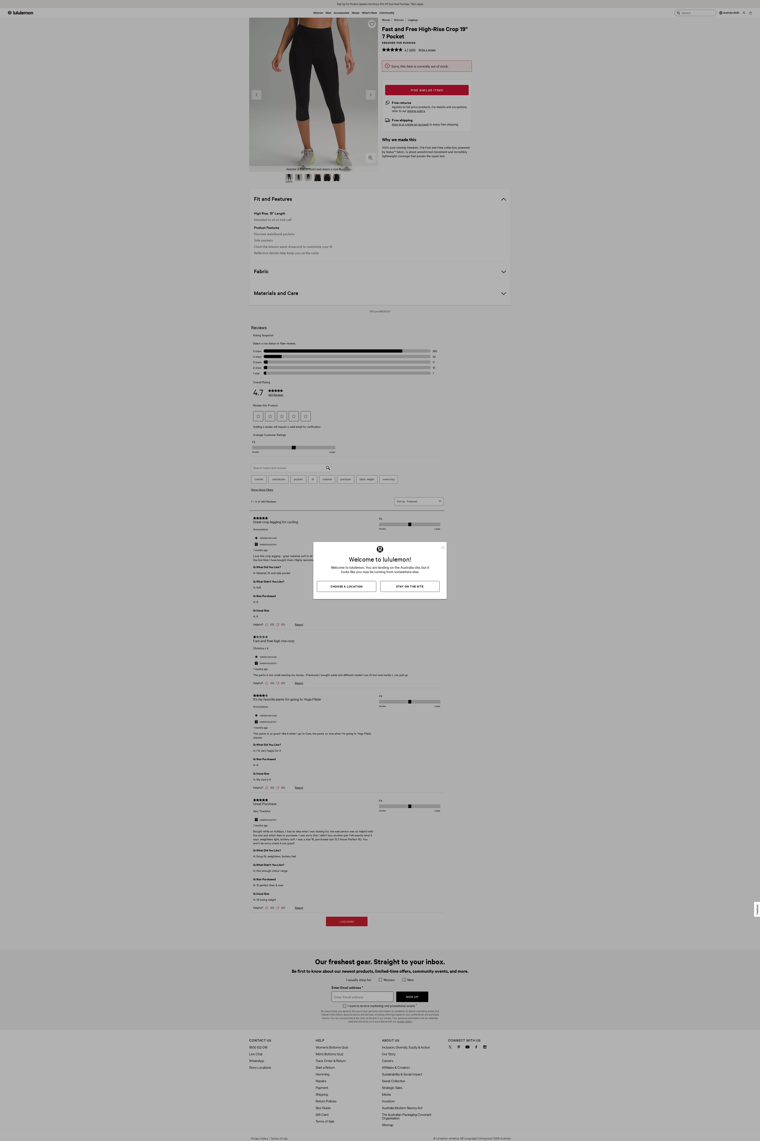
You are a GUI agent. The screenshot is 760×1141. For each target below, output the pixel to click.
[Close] (445, 546)
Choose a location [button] (347, 586)
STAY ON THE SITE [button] (410, 586)
